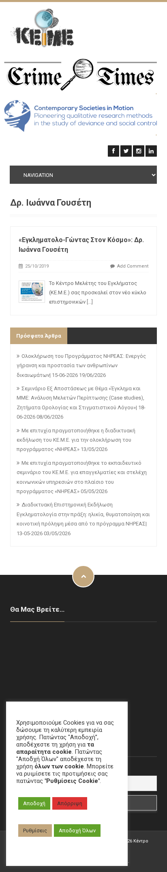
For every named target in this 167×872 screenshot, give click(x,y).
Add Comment (132, 266)
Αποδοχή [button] (34, 803)
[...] (90, 302)
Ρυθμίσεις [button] (35, 830)
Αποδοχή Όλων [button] (77, 830)
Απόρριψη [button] (69, 803)
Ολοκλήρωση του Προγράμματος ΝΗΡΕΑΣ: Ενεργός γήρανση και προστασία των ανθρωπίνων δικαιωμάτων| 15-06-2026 (81, 365)
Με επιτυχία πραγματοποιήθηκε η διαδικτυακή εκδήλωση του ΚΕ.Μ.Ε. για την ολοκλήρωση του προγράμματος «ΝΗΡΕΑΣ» (76, 440)
